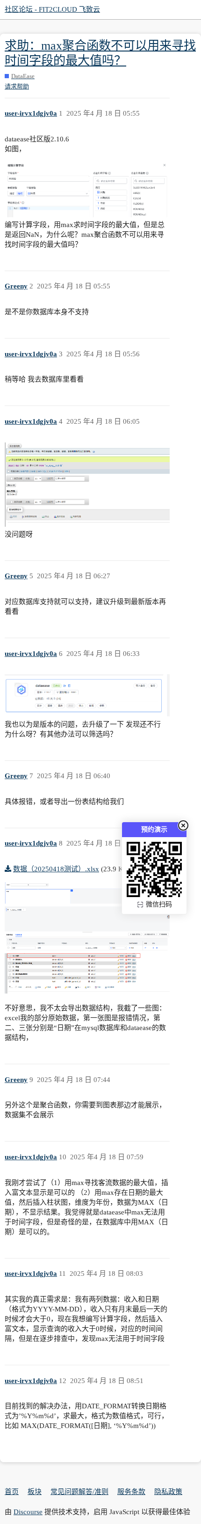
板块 (35, 1491)
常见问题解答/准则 (79, 1491)
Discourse (28, 1512)
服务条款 (131, 1491)
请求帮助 (17, 86)
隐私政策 (168, 1491)
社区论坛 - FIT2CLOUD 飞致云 (52, 9)
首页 (12, 1491)
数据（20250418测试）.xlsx (56, 869)
